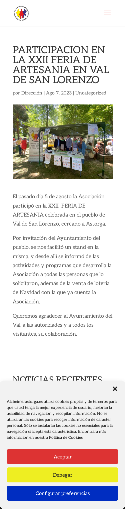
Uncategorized (90, 93)
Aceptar (63, 457)
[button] (115, 389)
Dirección (31, 93)
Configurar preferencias (63, 493)
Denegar (62, 475)
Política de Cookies (66, 437)
